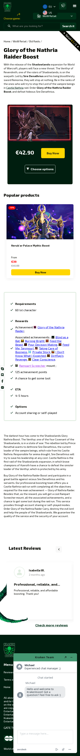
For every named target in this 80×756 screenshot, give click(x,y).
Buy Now (53, 153)
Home (7, 41)
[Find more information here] (45, 703)
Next (68, 549)
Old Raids (34, 41)
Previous (59, 549)
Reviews (9, 672)
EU (50, 6)
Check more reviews (51, 625)
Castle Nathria (14, 87)
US (50, 12)
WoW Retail (20, 41)
